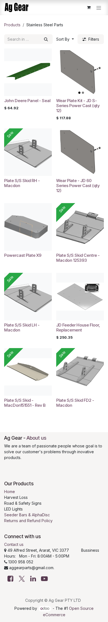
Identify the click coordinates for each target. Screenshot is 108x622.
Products (12, 24)
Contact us (14, 544)
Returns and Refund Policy (28, 520)
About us (36, 438)
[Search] (46, 39)
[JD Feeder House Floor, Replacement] (80, 296)
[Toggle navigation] (99, 7)
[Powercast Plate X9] (28, 227)
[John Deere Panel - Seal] (28, 72)
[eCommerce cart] (89, 7)
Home (9, 491)
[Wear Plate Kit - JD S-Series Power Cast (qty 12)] (80, 72)
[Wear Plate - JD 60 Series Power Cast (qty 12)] (80, 152)
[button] (65, 39)
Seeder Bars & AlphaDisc (27, 514)
